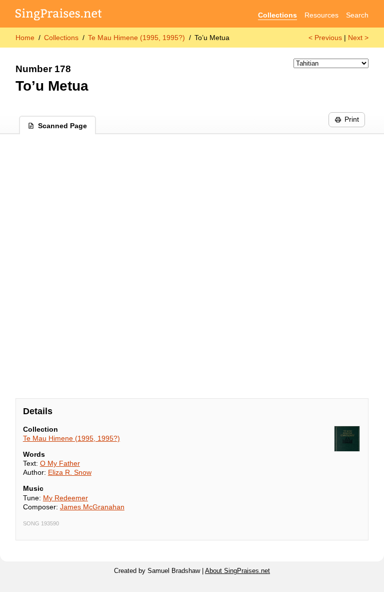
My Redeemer (65, 498)
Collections (277, 15)
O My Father (60, 463)
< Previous (325, 38)
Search (357, 15)
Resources (321, 15)
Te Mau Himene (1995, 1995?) (136, 38)
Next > (358, 38)
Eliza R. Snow (70, 472)
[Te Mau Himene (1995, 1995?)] (347, 439)
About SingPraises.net (237, 570)
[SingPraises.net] (59, 15)
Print (351, 119)
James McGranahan (92, 507)
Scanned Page (62, 126)
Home (25, 38)
